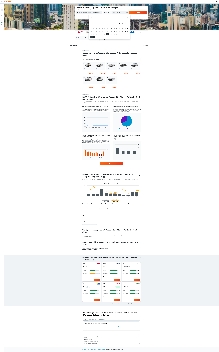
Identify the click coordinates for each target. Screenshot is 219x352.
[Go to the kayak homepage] (7, 1)
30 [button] (91, 36)
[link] (111, 163)
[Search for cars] (1, 10)
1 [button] (107, 23)
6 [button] (111, 26)
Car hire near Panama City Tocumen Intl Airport (93, 326)
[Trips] (1, 19)
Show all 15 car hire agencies (88, 305)
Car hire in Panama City (101, 349)
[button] (2, 2)
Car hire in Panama (93, 349)
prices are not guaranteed (105, 336)
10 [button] (93, 28)
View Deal (91, 73)
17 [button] (122, 28)
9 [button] (119, 26)
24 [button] (93, 34)
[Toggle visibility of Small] (128, 129)
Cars (88, 349)
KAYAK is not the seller (88, 339)
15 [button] (107, 28)
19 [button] (99, 31)
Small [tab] (105, 183)
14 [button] (104, 28)
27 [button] (102, 34)
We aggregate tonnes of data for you (91, 341)
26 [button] (99, 34)
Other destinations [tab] (101, 319)
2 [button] (119, 23)
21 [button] (104, 31)
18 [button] (96, 31)
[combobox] (79, 9)
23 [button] (91, 34)
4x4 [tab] (118, 183)
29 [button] (107, 34)
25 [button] (96, 34)
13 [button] (102, 28)
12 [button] (99, 28)
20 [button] (102, 31)
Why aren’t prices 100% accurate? (90, 343)
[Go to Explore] (1, 13)
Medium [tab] (109, 183)
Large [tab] (114, 183)
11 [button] (96, 28)
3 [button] (122, 23)
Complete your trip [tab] (92, 319)
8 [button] (107, 26)
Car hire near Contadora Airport (126, 326)
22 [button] (107, 31)
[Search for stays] (1, 7)
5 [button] (99, 26)
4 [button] (96, 26)
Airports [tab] (85, 319)
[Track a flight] (1, 16)
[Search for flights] (1, 5)
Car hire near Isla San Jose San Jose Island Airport (111, 326)
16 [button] (91, 31)
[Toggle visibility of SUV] (120, 129)
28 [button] (104, 34)
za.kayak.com (84, 349)
